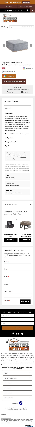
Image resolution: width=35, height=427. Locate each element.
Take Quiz (26, 2)
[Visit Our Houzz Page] (21, 334)
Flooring (9, 6)
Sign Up (17, 328)
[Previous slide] (6, 226)
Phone (6, 276)
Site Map (16, 409)
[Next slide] (29, 226)
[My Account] (27, 10)
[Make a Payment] (22, 10)
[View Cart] (32, 10)
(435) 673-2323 (12, 10)
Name (6, 262)
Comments (8, 291)
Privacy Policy (10, 409)
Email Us (25, 92)
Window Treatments (26, 6)
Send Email (25, 302)
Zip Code (7, 284)
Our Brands (4, 414)
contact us (23, 157)
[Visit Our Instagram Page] (17, 334)
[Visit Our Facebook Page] (13, 334)
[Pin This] (3, 69)
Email (6, 269)
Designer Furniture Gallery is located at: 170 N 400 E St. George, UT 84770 (17, 368)
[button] (31, 45)
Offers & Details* (23, 409)
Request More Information (15, 81)
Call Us (11, 92)
